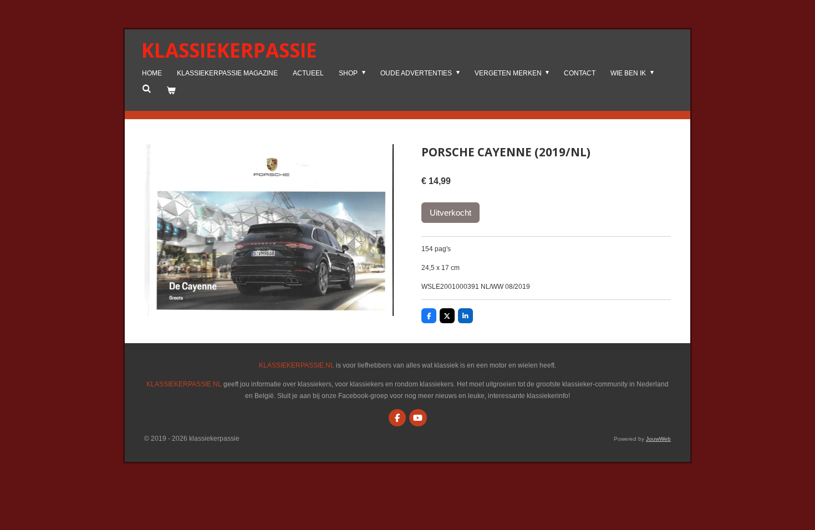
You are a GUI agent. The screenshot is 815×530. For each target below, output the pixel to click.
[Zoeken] (146, 88)
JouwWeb (658, 439)
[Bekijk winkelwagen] (171, 91)
